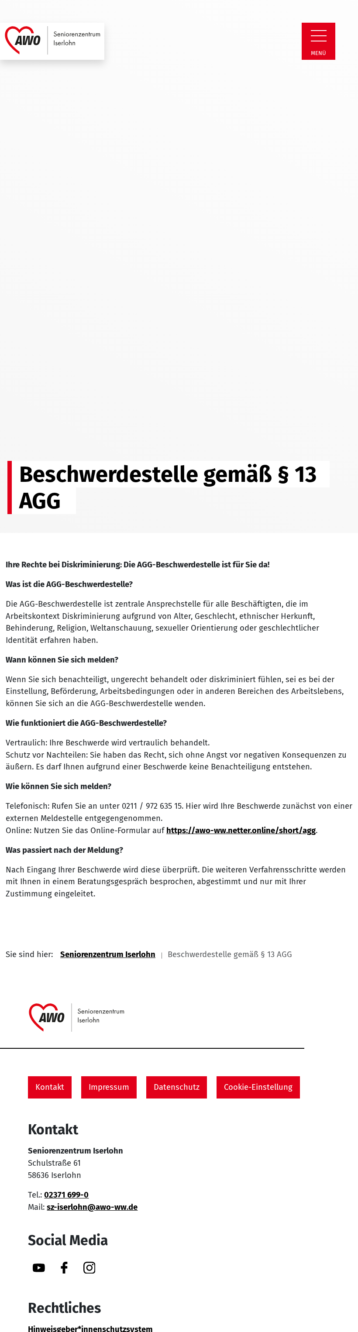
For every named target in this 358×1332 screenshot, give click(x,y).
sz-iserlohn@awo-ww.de (92, 1207)
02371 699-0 (66, 1195)
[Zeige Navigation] (319, 36)
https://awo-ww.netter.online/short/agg (241, 830)
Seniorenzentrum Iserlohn (107, 954)
